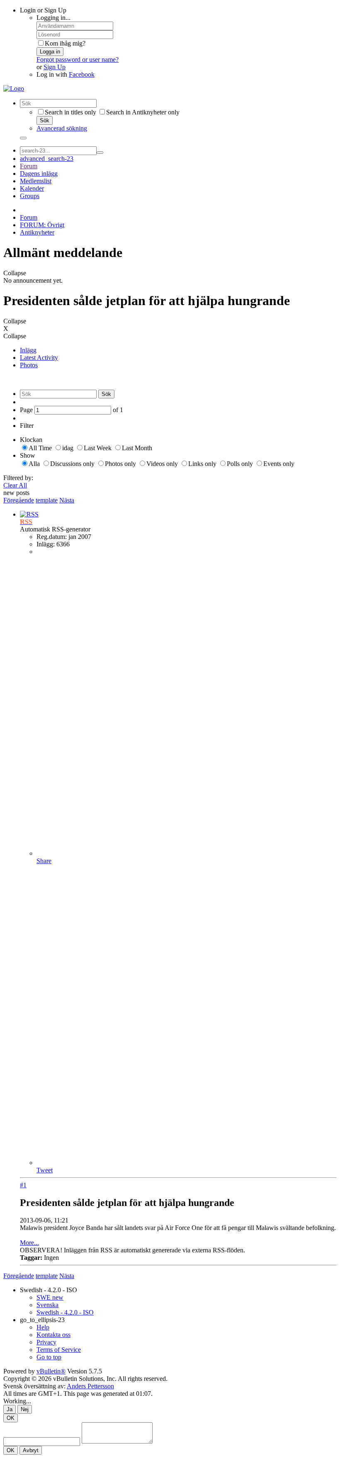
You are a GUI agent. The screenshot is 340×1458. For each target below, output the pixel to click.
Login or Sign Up (43, 10)
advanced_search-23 (46, 158)
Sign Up (55, 66)
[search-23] (100, 152)
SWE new (49, 1297)
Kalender (32, 188)
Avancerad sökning (61, 128)
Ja (9, 1409)
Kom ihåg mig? (65, 43)
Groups (29, 195)
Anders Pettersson (90, 1386)
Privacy (46, 1342)
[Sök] (23, 138)
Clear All (15, 485)
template (47, 500)
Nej (25, 1409)
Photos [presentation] (29, 365)
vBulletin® (51, 1371)
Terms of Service (58, 1349)
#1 (23, 1185)
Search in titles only (70, 112)
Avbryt (31, 1450)
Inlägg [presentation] (28, 350)
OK (11, 1418)
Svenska (47, 1304)
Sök (44, 120)
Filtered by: (18, 477)
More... (29, 1242)
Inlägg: (45, 544)
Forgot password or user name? (77, 59)
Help (42, 1327)
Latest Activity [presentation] (39, 357)
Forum (28, 166)
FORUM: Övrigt (42, 224)
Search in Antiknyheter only (143, 112)
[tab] (178, 350)
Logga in (50, 52)
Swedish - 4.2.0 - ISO (48, 1289)
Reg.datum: (51, 536)
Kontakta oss (53, 1334)
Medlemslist (35, 180)
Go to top (48, 1357)
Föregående (18, 500)
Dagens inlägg (39, 173)
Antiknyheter (37, 232)
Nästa (66, 500)
